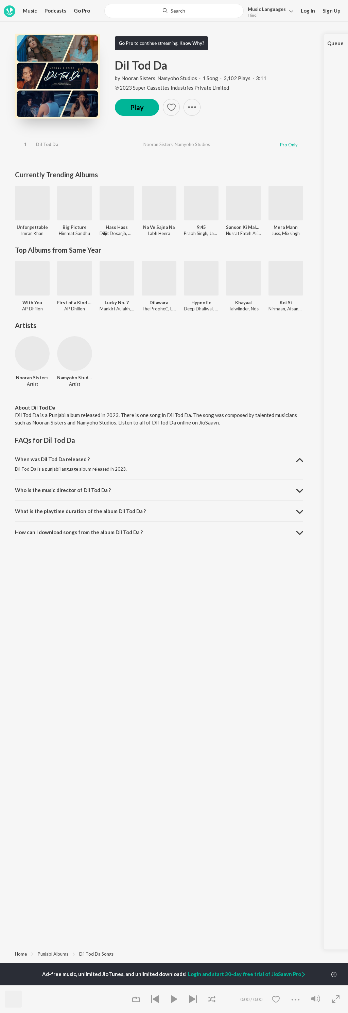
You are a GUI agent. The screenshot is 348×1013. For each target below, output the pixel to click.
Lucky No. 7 (117, 302)
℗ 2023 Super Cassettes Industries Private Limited (172, 88)
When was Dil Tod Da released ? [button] (52, 459)
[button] (268, 11)
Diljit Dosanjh (113, 233)
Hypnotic (201, 302)
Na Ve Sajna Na (159, 227)
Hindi (253, 15)
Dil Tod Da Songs (96, 954)
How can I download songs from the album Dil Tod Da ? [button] (79, 532)
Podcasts (55, 10)
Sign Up (332, 10)
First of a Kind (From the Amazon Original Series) (74, 302)
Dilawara (159, 302)
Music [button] (30, 10)
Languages (267, 9)
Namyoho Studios (177, 78)
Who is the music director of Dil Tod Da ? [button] (63, 490)
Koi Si (286, 302)
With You (32, 302)
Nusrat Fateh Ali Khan (247, 233)
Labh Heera (159, 233)
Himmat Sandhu (74, 233)
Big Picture (75, 227)
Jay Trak (217, 233)
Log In (308, 10)
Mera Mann (286, 227)
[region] (159, 953)
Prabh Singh (195, 233)
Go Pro (82, 10)
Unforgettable (32, 227)
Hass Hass (117, 227)
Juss (276, 233)
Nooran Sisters (138, 78)
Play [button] (137, 107)
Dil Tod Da (47, 144)
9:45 (201, 227)
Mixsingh (291, 233)
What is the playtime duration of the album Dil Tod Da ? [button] (80, 511)
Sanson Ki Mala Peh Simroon (243, 227)
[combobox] (174, 11)
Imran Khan (32, 233)
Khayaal (243, 302)
